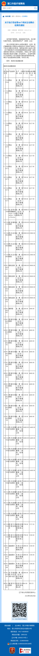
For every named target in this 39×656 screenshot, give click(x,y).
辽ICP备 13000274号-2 (19, 638)
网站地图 (8, 625)
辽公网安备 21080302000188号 (21, 644)
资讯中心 (18, 16)
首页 (13, 16)
